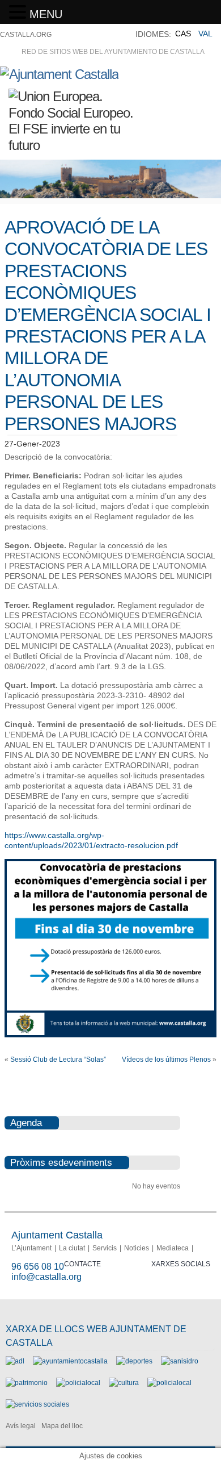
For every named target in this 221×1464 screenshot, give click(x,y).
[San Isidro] (179, 1361)
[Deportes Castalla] (134, 1361)
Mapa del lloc (62, 1426)
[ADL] (15, 1361)
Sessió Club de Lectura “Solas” (58, 1059)
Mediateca (172, 1248)
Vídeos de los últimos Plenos (166, 1059)
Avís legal (21, 1426)
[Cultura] (124, 1383)
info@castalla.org (46, 1277)
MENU (45, 14)
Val (205, 33)
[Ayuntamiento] (70, 1361)
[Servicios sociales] (37, 1404)
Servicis (104, 1248)
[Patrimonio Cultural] (27, 1383)
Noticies (136, 1248)
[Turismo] (169, 1383)
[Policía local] (78, 1383)
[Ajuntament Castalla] (59, 74)
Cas (183, 33)
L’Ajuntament (31, 1248)
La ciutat (72, 1248)
